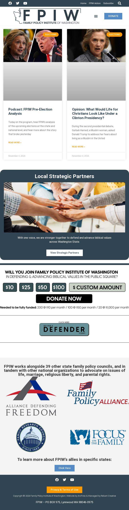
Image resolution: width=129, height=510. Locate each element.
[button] (119, 3)
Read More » (14, 142)
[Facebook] (10, 3)
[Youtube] (25, 3)
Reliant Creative (108, 496)
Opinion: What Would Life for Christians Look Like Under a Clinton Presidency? (95, 113)
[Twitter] (17, 3)
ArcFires (82, 496)
